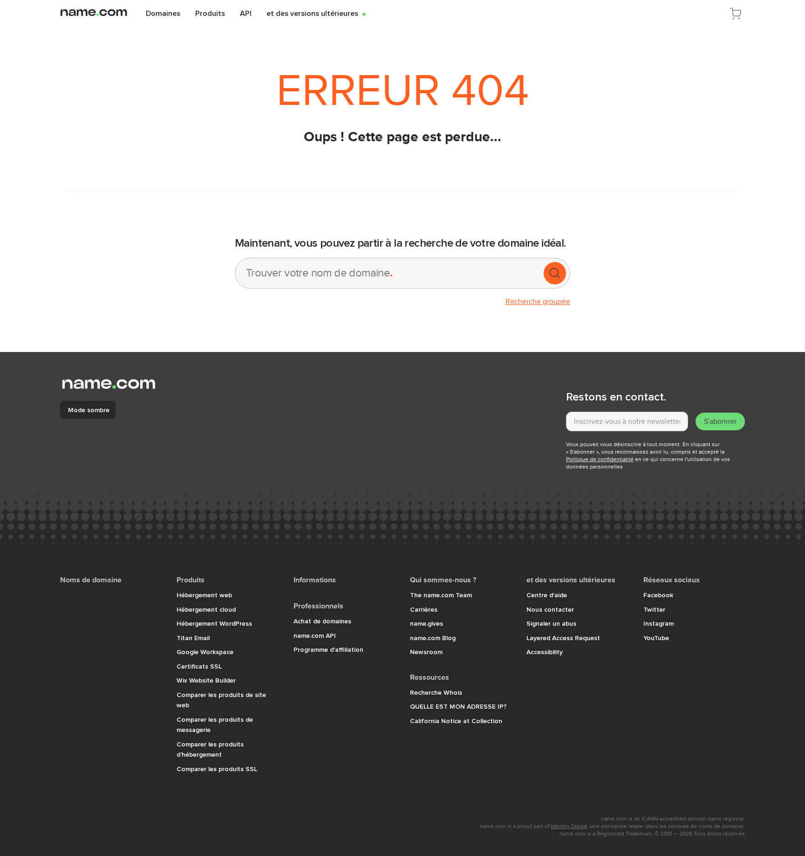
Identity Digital (569, 826)
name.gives (426, 623)
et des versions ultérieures (316, 13)
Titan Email (193, 638)
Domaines (163, 13)
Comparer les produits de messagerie (215, 725)
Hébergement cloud (206, 609)
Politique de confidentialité (600, 459)
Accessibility (544, 652)
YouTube (656, 638)
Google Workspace (205, 652)
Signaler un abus (551, 623)
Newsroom (426, 652)
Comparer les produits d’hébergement (210, 749)
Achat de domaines (322, 621)
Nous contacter (550, 609)
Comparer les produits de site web (221, 700)
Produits (210, 13)
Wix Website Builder (206, 680)
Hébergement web (204, 595)
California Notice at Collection (456, 721)
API (246, 13)
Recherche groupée (537, 301)
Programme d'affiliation (328, 649)
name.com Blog (433, 638)
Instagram (658, 623)
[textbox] (627, 421)
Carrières (423, 609)
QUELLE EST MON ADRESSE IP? (458, 706)
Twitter (654, 609)
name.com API (314, 635)
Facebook (658, 595)
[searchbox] (388, 273)
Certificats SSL (199, 666)
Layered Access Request (563, 638)
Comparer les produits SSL (217, 769)
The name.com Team (441, 595)
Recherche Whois (436, 692)
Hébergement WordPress (214, 623)
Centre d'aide (546, 595)
